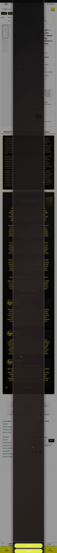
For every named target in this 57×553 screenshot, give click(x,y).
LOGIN (28, 545)
